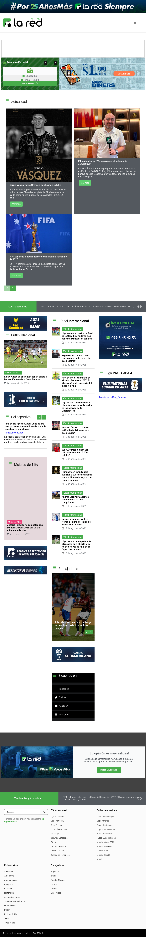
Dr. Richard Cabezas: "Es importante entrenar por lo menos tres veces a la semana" (28, 426)
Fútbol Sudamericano (106, 838)
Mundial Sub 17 (103, 851)
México (54, 888)
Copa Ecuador (57, 825)
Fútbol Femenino (104, 833)
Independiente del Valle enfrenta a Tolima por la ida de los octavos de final (76, 522)
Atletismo (8, 871)
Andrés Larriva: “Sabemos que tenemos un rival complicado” (75, 500)
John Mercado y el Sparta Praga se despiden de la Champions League (72, 625)
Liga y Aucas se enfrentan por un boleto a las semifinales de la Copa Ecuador (25, 378)
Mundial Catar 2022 (105, 842)
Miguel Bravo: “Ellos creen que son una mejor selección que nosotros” (76, 358)
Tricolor (54, 842)
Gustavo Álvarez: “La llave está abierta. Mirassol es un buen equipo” (76, 430)
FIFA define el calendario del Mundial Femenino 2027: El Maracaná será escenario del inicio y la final (77, 381)
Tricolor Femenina (58, 846)
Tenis (6, 918)
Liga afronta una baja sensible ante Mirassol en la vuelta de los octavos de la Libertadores (94, 306)
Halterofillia (9, 893)
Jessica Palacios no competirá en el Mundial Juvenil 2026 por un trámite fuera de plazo (25, 528)
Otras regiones (57, 893)
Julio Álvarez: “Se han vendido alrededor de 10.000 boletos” (75, 452)
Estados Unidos (57, 880)
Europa (54, 884)
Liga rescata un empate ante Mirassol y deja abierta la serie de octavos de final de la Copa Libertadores (76, 545)
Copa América (103, 821)
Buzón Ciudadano (108, 770)
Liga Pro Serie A (57, 816)
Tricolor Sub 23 (57, 851)
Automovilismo (11, 880)
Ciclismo (8, 888)
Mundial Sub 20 (103, 855)
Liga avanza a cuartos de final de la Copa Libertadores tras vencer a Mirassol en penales (77, 336)
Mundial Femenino (105, 846)
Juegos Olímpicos (12, 897)
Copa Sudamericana (106, 829)
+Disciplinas (9, 923)
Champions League (105, 816)
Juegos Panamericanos (14, 901)
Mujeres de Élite (11, 914)
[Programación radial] (4, 62)
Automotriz (9, 876)
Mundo (100, 859)
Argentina (55, 871)
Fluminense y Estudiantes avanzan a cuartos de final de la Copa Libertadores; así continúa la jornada (77, 476)
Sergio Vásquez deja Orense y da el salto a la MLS (35, 185)
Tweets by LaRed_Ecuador (112, 397)
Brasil (53, 876)
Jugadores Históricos (60, 855)
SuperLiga (55, 833)
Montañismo (10, 906)
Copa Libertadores (59, 829)
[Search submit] (44, 812)
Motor (7, 910)
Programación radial (17, 62)
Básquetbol (9, 884)
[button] (135, 22)
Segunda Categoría (59, 838)
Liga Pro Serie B (57, 821)
